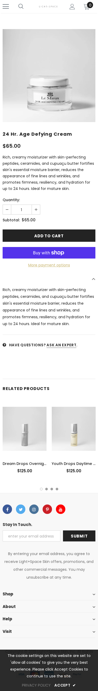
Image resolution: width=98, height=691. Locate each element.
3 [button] (51, 489)
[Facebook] (7, 509)
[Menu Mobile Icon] (6, 6)
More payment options (49, 265)
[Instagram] (34, 509)
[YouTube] (60, 509)
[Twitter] (20, 509)
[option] (49, 75)
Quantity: (11, 199)
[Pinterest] (47, 509)
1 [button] (41, 489)
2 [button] (46, 489)
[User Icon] (72, 6)
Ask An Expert (61, 345)
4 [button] (57, 489)
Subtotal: (11, 220)
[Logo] (48, 6)
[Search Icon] (21, 6)
